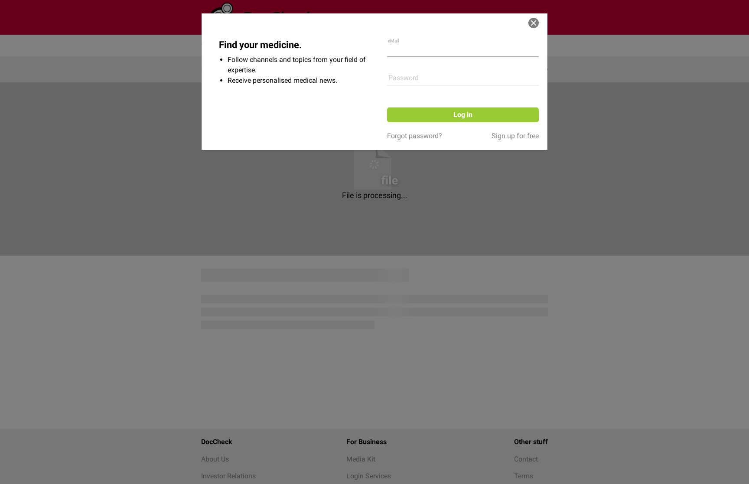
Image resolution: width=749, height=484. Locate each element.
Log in (462, 114)
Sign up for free (515, 136)
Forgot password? (414, 136)
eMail (393, 41)
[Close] (533, 23)
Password (403, 78)
